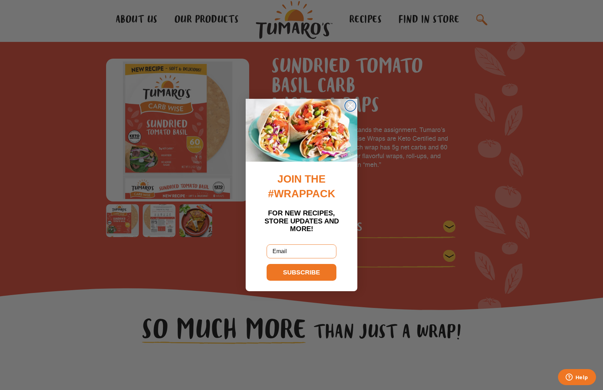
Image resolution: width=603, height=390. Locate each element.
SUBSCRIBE (301, 272)
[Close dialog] (350, 105)
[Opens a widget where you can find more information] (577, 378)
